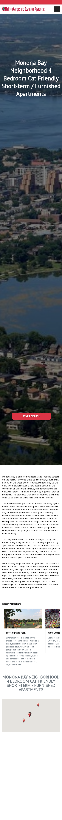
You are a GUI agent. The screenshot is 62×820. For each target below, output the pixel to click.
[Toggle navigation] (57, 9)
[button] (38, 705)
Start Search (31, 416)
